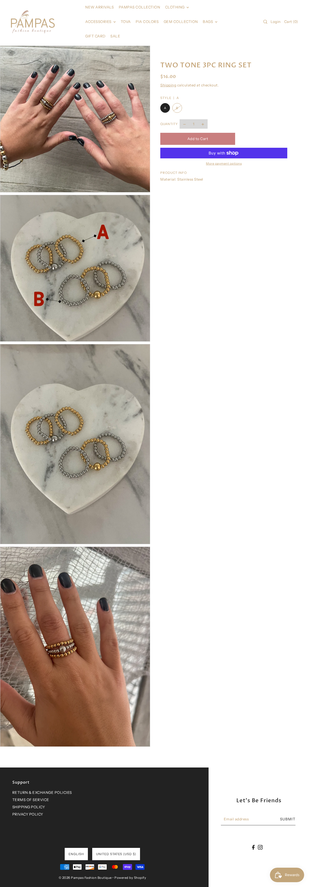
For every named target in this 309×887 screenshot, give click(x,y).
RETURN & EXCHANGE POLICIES (42, 792)
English (76, 854)
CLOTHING (175, 7)
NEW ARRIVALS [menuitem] (99, 7)
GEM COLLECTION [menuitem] (181, 21)
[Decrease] (184, 124)
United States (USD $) (116, 854)
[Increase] (202, 124)
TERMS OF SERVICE (30, 799)
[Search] (265, 22)
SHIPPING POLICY (28, 807)
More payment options (224, 163)
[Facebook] (253, 847)
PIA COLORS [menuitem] (147, 21)
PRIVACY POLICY (27, 814)
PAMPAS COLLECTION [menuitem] (139, 7)
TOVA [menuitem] (126, 21)
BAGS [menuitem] (208, 21)
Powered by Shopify (130, 878)
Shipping (168, 85)
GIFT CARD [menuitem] (95, 36)
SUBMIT (287, 819)
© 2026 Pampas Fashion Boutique (85, 878)
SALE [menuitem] (115, 36)
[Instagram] (260, 847)
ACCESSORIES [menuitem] (98, 21)
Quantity (169, 124)
